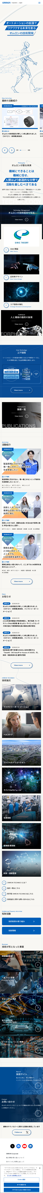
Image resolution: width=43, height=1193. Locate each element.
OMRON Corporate (12, 1154)
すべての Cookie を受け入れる (21, 1190)
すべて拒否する (21, 1185)
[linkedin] (30, 1146)
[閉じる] (40, 1168)
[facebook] (18, 1146)
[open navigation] (39, 3)
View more (18, 390)
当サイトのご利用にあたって (15, 1161)
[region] (21, 1179)
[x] (12, 1146)
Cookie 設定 (21, 1179)
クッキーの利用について (14, 1175)
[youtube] (24, 1146)
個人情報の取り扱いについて (15, 1157)
